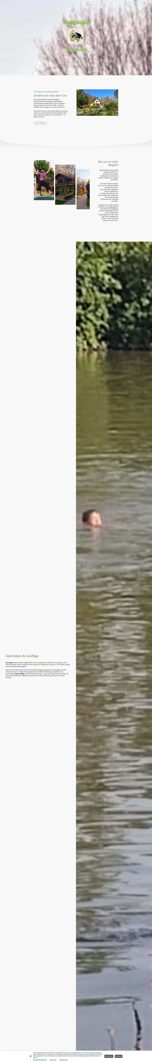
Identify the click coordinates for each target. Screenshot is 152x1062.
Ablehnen (119, 1056)
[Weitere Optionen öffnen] (113, 3)
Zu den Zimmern (40, 123)
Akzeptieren (109, 1056)
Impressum (53, 1060)
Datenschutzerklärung (40, 1060)
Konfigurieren (63, 1060)
